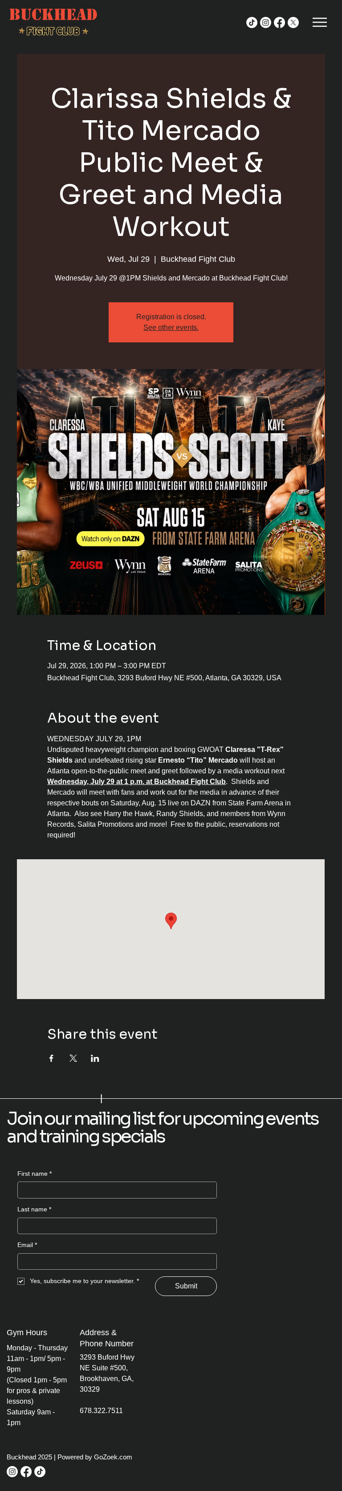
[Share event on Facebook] (51, 1058)
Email (27, 1244)
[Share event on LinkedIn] (95, 1058)
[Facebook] (279, 22)
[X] (293, 22)
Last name (34, 1209)
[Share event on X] (73, 1058)
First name (34, 1173)
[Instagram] (265, 22)
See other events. (171, 327)
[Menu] (320, 22)
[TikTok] (251, 22)
